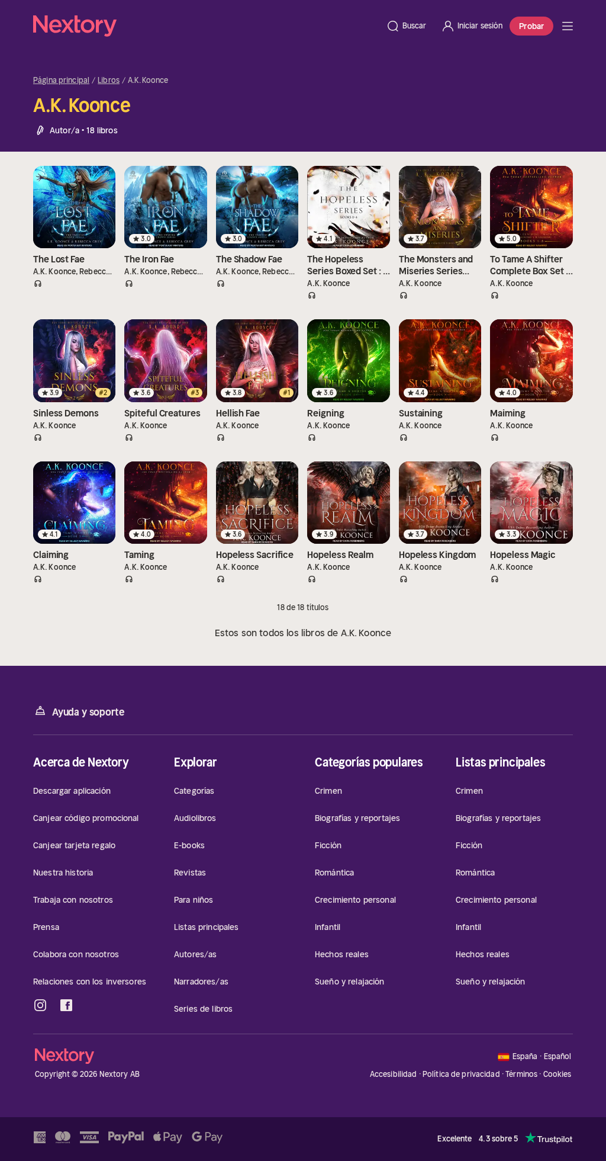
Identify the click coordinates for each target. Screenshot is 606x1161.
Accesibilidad (393, 1074)
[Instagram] (40, 1005)
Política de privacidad (461, 1074)
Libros (109, 80)
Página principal (61, 80)
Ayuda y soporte (88, 712)
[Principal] (567, 26)
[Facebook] (66, 1005)
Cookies (557, 1074)
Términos (521, 1074)
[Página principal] (206, 26)
